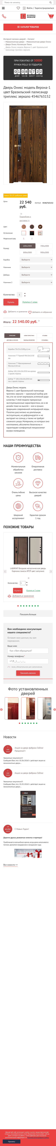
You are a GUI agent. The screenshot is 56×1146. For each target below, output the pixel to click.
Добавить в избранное (42, 312)
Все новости (9, 865)
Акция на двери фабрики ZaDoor (29, 773)
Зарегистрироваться (44, 8)
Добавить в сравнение (17, 311)
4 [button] (26, 605)
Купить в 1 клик (30, 302)
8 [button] (38, 605)
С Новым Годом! (22, 829)
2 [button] (20, 605)
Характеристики (29, 335)
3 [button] (23, 605)
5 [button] (29, 605)
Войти (29, 8)
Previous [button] (5, 571)
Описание (12, 335)
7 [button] (35, 605)
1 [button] (18, 605)
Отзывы (44, 335)
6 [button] (32, 605)
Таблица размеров (29, 340)
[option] (28, 143)
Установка (45, 340)
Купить (11, 302)
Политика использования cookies (38, 1137)
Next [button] (51, 571)
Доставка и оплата (12, 340)
